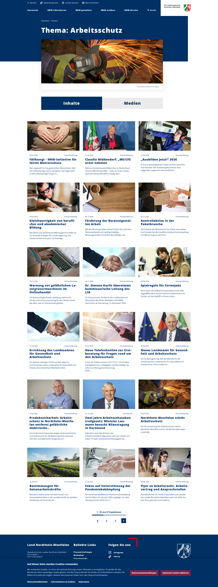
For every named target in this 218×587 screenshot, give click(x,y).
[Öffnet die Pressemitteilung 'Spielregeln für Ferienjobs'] (165, 262)
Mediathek (79, 555)
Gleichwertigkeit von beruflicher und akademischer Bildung (52, 224)
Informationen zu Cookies (63, 582)
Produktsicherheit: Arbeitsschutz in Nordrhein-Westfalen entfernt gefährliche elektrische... (52, 423)
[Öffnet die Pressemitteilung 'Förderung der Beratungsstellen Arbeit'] (109, 197)
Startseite (45, 21)
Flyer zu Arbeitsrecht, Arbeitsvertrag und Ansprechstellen (164, 487)
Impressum (84, 582)
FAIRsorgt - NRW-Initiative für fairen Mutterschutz (53, 161)
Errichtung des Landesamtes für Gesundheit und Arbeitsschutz (52, 353)
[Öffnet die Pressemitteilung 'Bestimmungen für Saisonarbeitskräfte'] (53, 462)
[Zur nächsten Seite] (123, 520)
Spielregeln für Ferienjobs (161, 285)
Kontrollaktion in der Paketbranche (157, 222)
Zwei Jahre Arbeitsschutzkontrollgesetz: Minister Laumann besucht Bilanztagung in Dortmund (108, 423)
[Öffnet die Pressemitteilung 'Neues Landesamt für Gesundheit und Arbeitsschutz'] (165, 326)
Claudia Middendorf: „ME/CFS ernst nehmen (108, 161)
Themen (54, 21)
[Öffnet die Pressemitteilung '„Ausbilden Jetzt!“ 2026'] (165, 136)
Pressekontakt (80, 558)
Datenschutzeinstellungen (144, 573)
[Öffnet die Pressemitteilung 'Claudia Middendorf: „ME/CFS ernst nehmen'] (109, 136)
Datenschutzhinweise (37, 582)
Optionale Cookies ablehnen (176, 573)
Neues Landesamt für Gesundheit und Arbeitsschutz (164, 351)
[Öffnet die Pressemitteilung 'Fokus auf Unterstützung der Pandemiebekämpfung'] (109, 462)
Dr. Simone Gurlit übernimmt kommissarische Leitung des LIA (108, 288)
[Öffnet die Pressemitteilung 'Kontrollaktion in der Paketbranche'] (165, 197)
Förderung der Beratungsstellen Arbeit (108, 222)
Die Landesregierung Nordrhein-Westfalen (177, 8)
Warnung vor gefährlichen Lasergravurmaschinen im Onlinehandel (53, 288)
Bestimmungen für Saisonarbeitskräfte (45, 487)
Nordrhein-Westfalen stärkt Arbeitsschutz (163, 419)
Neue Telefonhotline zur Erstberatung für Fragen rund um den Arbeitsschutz (108, 353)
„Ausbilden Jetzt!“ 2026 (159, 159)
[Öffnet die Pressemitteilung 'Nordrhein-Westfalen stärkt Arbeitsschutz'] (165, 394)
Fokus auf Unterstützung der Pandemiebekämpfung (108, 487)
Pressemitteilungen (83, 552)
